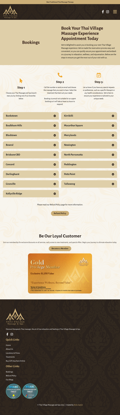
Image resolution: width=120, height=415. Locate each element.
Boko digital (78, 405)
